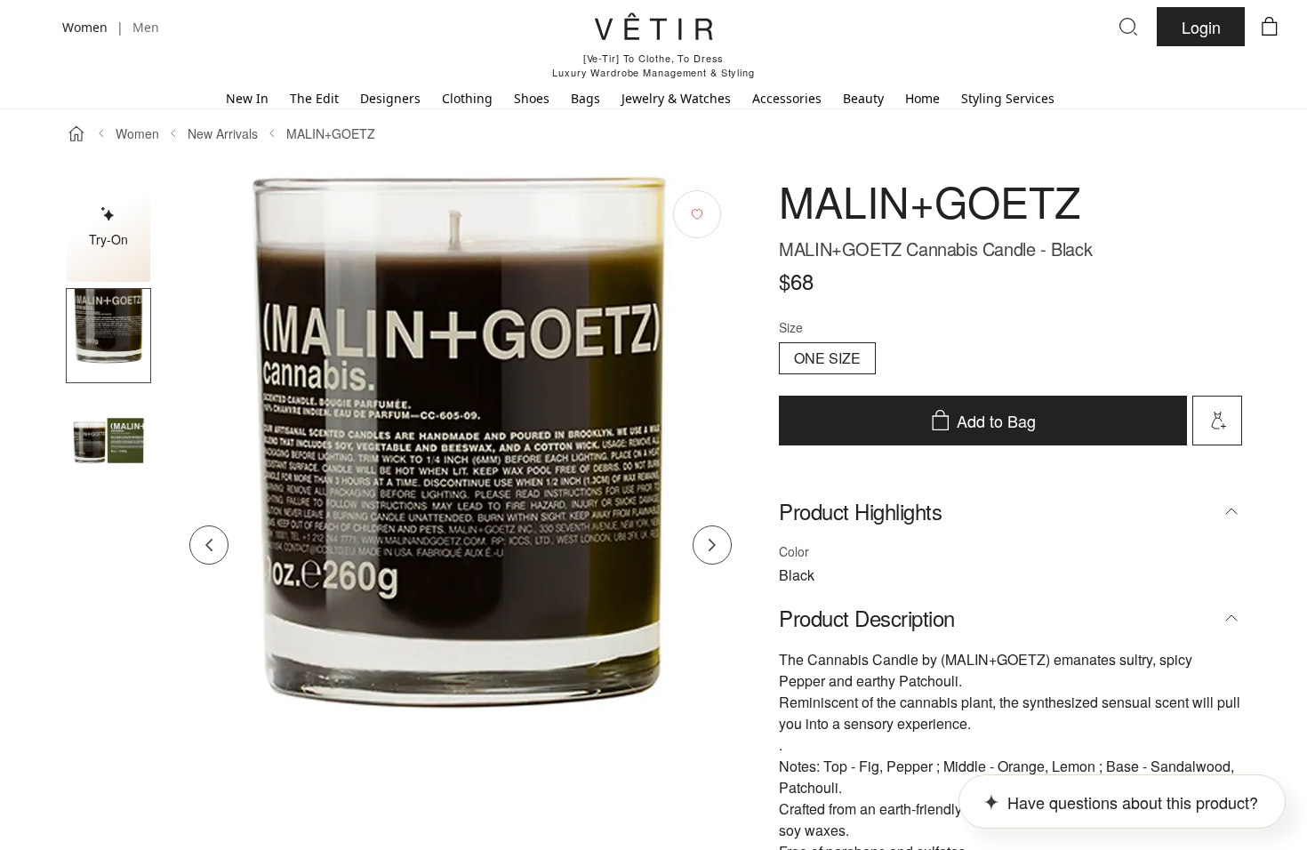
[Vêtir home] (653, 29)
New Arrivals (223, 133)
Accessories (787, 98)
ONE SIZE (827, 358)
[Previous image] (209, 545)
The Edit (314, 98)
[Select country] (37, 26)
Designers (390, 98)
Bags (585, 98)
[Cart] (1269, 26)
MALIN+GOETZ (330, 133)
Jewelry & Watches (676, 98)
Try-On (108, 239)
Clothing (467, 98)
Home (922, 98)
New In (247, 98)
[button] (108, 335)
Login (1201, 26)
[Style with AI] (1217, 420)
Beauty (863, 98)
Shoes (531, 98)
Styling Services (1007, 98)
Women (137, 133)
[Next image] (712, 545)
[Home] (76, 133)
